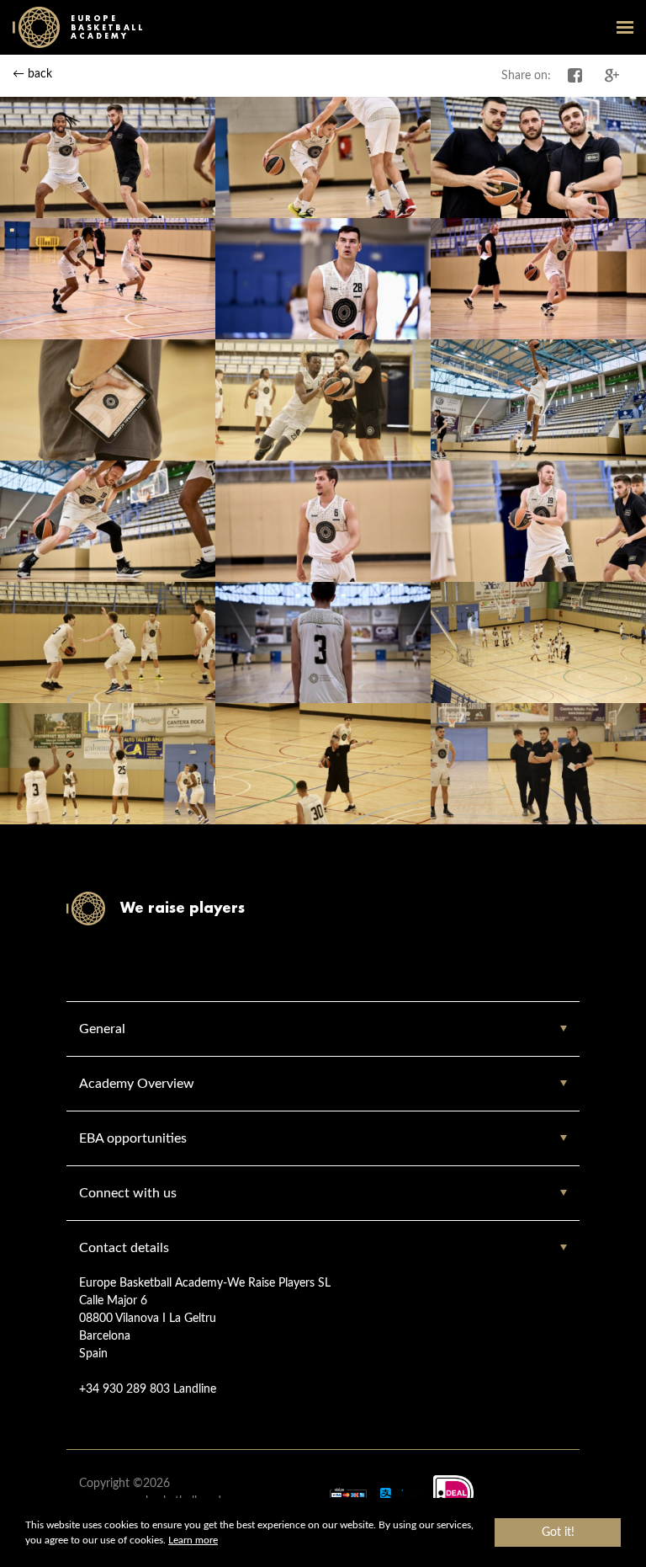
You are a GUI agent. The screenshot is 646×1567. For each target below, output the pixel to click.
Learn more (193, 1540)
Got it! (558, 1532)
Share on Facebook (575, 76)
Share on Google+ (612, 76)
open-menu (625, 27)
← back (32, 74)
